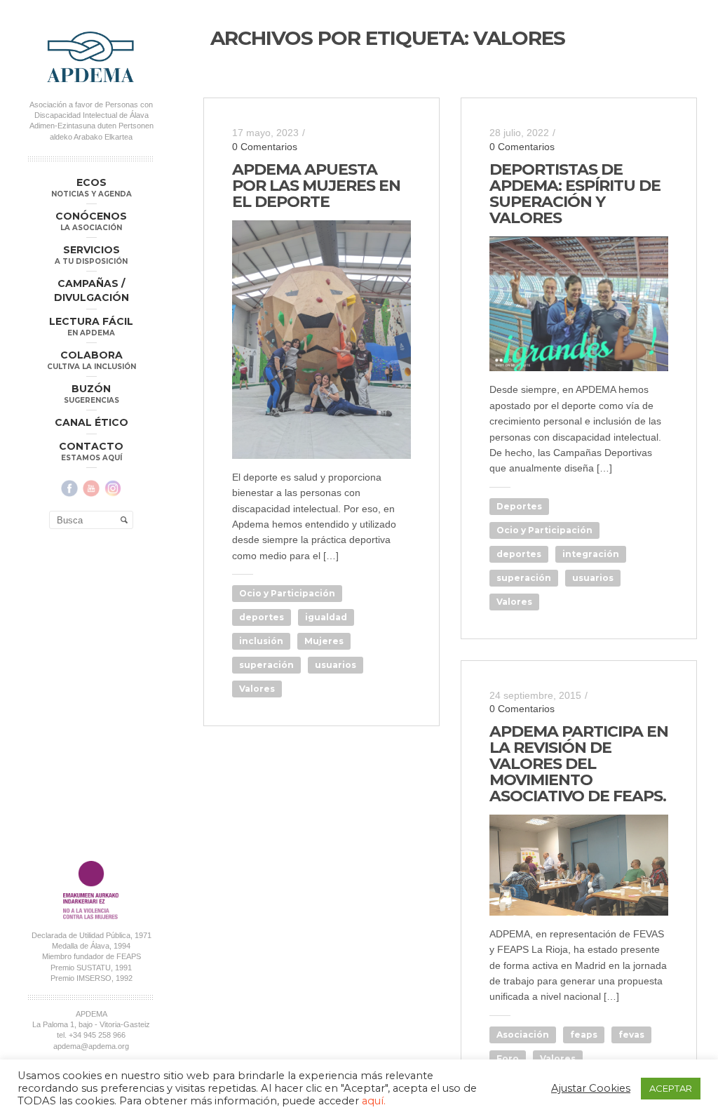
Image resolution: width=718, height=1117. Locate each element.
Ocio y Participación (287, 593)
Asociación (522, 1034)
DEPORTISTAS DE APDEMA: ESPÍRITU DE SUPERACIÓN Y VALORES (575, 193)
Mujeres (324, 641)
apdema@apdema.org (91, 1046)
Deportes (519, 506)
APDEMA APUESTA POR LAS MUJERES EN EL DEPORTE (316, 185)
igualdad (326, 617)
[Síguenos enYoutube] (91, 488)
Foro (507, 1058)
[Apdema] (91, 57)
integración (590, 554)
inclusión (261, 641)
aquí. (374, 1101)
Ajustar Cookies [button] (590, 1088)
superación (266, 665)
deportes (261, 617)
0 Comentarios (264, 146)
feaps (583, 1034)
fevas (631, 1034)
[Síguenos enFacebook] (69, 488)
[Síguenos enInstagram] (112, 488)
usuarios (335, 665)
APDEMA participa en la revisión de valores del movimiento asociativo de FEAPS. (578, 763)
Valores (257, 688)
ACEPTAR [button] (670, 1088)
